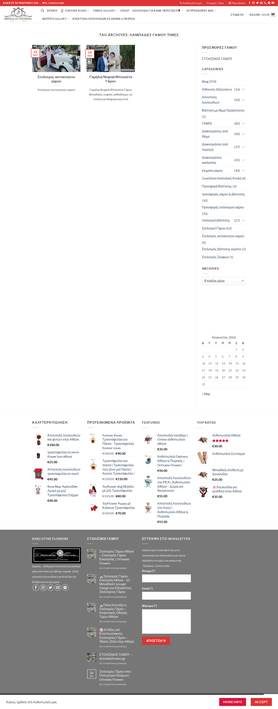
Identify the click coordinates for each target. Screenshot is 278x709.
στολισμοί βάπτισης (216, 220)
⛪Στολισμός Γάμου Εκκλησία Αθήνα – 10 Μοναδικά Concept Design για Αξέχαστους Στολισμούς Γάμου (115, 584)
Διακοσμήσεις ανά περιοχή (215, 146)
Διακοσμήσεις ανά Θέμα (215, 133)
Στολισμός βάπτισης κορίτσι (221, 249)
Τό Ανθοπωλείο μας (190, 3)
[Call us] (265, 3)
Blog (205, 81)
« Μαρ (206, 394)
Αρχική (52, 10)
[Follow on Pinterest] (269, 3)
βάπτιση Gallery (54, 18)
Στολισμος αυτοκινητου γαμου (56, 79)
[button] (237, 3)
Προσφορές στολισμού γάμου (223, 207)
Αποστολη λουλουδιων (210, 99)
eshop (124, 10)
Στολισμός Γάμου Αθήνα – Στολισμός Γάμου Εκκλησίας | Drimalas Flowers (116, 557)
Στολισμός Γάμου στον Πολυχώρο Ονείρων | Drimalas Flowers (115, 675)
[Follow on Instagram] (253, 3)
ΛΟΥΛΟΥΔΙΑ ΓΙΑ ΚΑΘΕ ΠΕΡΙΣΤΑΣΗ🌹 (156, 10)
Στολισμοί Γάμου (213, 228)
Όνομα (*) (148, 571)
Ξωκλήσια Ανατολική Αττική (221, 178)
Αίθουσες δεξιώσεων (217, 89)
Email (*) (147, 588)
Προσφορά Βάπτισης (217, 186)
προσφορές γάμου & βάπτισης (223, 194)
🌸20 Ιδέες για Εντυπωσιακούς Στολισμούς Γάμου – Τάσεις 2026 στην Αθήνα (116, 635)
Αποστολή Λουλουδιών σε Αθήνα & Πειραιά (103, 18)
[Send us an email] (261, 3)
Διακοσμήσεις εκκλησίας (212, 160)
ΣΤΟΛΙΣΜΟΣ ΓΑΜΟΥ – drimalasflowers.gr (115, 656)
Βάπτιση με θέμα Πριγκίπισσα (223, 110)
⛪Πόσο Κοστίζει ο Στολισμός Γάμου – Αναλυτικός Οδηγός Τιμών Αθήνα (113, 611)
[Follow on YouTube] (273, 3)
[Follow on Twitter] (257, 3)
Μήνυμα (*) (149, 605)
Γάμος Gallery (104, 10)
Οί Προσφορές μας (200, 10)
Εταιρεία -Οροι (215, 3)
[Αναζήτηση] (42, 10)
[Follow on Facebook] (249, 3)
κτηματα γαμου (212, 170)
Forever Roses (75, 10)
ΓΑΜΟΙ (207, 123)
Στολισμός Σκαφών (215, 257)
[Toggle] (243, 89)
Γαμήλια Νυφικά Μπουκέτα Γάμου (111, 79)
